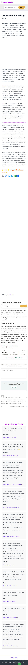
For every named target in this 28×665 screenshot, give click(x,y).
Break (4, 86)
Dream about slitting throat (9, 586)
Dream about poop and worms (10, 617)
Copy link (14, 387)
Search (21, 7)
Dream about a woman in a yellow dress (13, 484)
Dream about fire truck (8, 565)
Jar (3, 103)
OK (19, 663)
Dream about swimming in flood (11, 507)
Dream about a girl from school (10, 646)
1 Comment (4, 20)
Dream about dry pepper (9, 601)
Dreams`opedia (7, 2)
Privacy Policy (14, 657)
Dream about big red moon (9, 437)
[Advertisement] (14, 54)
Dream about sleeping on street (11, 536)
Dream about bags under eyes (10, 455)
